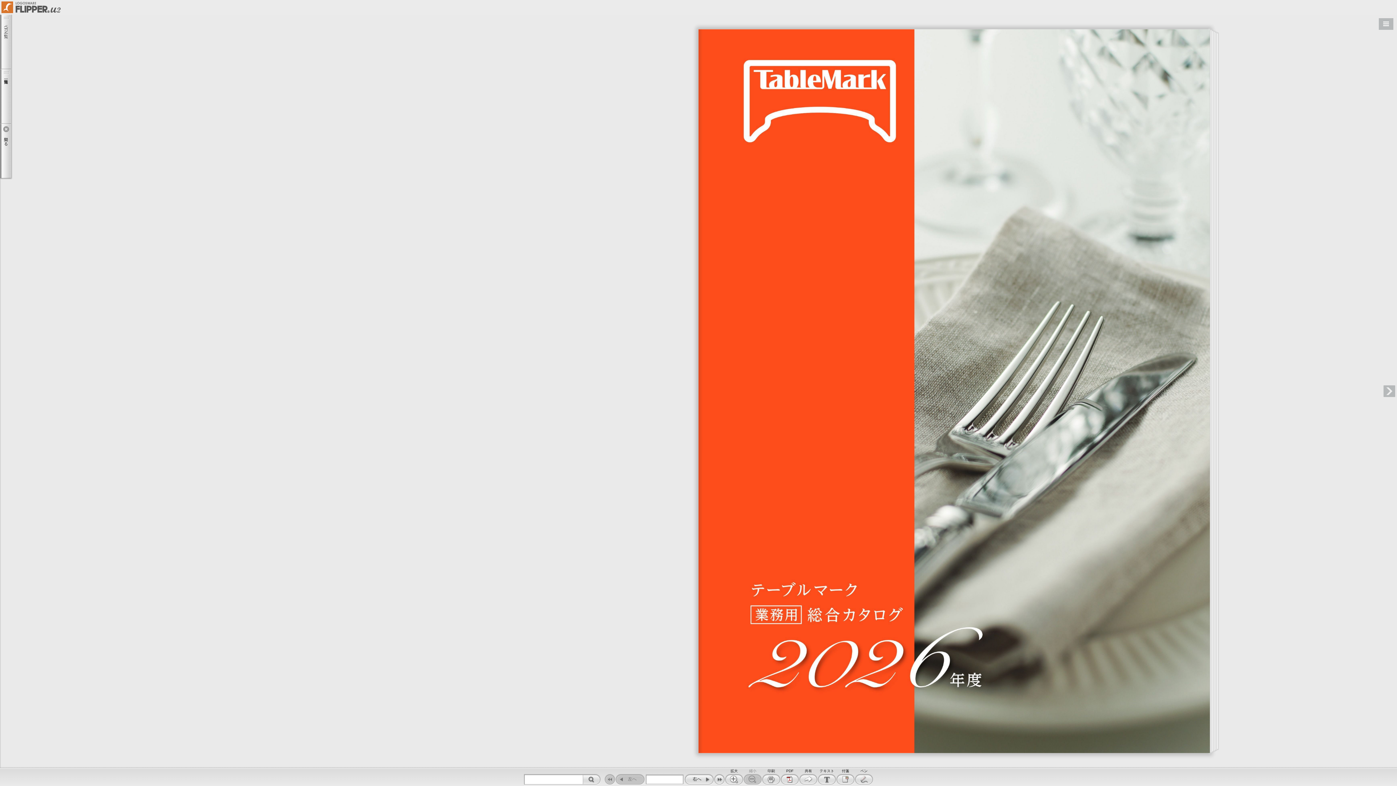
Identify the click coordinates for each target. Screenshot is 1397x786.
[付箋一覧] (5, 96)
